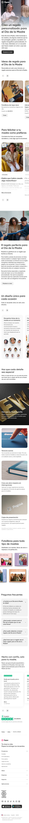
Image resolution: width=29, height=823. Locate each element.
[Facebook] (5, 801)
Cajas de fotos (5, 761)
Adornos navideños (6, 764)
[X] (14, 801)
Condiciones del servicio (7, 819)
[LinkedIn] (19, 801)
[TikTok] (11, 801)
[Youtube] (16, 801)
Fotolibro (4, 754)
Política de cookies (6, 818)
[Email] (2, 801)
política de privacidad (16, 818)
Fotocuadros (5, 759)
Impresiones (4, 766)
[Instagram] (8, 801)
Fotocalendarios (6, 756)
